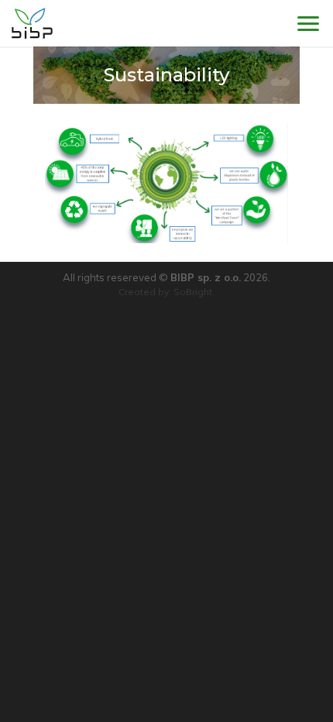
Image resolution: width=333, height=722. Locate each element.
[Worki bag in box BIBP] (32, 23)
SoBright (192, 291)
